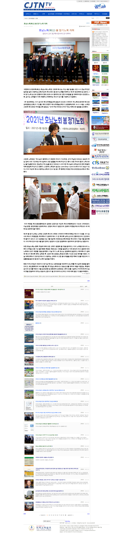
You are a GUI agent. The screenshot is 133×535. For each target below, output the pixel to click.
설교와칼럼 (51, 14)
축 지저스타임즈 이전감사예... (101, 31)
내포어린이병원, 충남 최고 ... (101, 44)
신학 (43, 14)
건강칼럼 (104, 14)
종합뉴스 (35, 14)
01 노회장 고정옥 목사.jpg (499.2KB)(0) (49, 276)
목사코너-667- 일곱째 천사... (101, 39)
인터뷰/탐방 (31, 18)
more (107, 50)
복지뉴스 (97, 14)
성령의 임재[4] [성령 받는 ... (100, 33)
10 (65, 515)
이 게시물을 (85, 273)
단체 (37, 18)
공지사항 (62, 523)
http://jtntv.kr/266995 (28, 26)
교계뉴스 (28, 14)
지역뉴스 (81, 14)
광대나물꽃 (104, 85)
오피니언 (74, 14)
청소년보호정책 (91, 523)
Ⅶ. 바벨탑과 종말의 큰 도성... (101, 38)
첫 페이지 (43, 515)
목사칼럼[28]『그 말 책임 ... (100, 34)
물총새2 (105, 62)
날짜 (86, 286)
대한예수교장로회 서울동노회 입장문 (44, 460)
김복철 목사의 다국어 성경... (101, 45)
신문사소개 (67, 523)
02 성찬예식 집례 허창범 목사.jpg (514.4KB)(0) (70, 276)
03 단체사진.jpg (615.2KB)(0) (31, 276)
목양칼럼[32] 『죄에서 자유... (101, 41)
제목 (93, 18)
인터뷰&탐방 (58, 14)
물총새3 (96, 62)
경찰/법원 (89, 14)
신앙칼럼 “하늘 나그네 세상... (101, 42)
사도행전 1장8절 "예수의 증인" (43, 292)
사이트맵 (73, 523)
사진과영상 (66, 14)
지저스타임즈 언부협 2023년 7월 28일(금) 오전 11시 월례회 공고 (51, 426)
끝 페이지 (70, 515)
